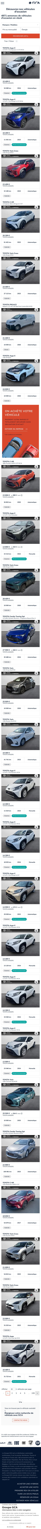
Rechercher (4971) (20, 36)
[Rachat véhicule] (20, 431)
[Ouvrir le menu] (2, 3)
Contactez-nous (20, 1420)
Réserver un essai (29, 1497)
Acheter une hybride (27, 1484)
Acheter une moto (29, 1487)
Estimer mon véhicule (27, 1500)
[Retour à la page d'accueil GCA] (34, 3)
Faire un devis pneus (28, 1494)
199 (33, 1393)
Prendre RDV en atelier (26, 1490)
